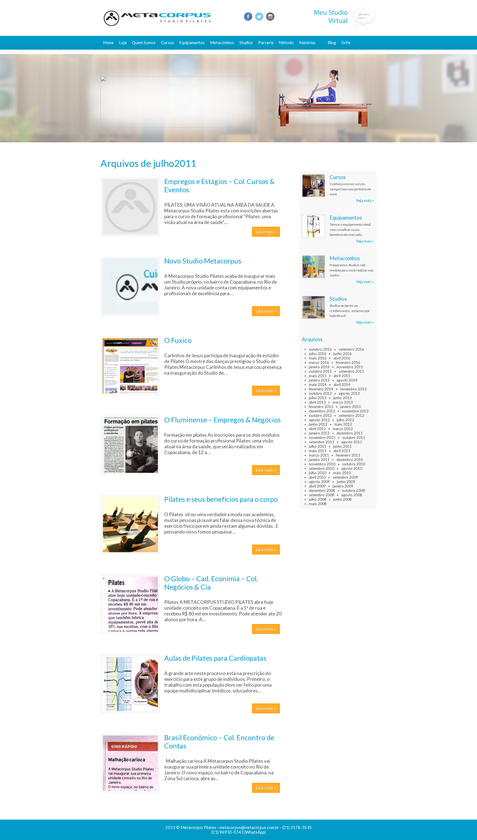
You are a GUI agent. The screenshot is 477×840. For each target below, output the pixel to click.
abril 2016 (341, 358)
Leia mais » (266, 231)
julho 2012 (345, 420)
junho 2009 (346, 481)
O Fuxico (178, 340)
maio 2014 (318, 384)
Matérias (307, 42)
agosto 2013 (349, 393)
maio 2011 (318, 451)
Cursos (167, 42)
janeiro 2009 (343, 486)
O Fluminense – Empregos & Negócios (222, 419)
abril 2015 (341, 376)
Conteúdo (310, 51)
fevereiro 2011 (348, 455)
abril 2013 (317, 402)
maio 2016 (318, 358)
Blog (332, 42)
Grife (346, 42)
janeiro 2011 (319, 459)
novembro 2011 (322, 437)
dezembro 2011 (349, 433)
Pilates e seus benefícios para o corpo (221, 499)
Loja (123, 42)
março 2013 (343, 402)
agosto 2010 (351, 468)
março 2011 (319, 455)
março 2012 (343, 428)
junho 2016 (342, 353)
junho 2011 (342, 446)
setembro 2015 (351, 371)
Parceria (266, 42)
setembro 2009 (345, 477)
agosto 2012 (319, 420)
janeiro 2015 (319, 380)
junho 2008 (342, 499)
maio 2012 (343, 424)
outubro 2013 (320, 393)
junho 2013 (342, 398)
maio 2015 (318, 376)
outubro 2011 (353, 437)
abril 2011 (341, 451)
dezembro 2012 (322, 411)
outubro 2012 (320, 415)
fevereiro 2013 (321, 406)
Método (286, 42)
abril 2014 (341, 384)
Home (108, 42)
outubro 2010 (353, 464)
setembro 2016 (351, 349)
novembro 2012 (355, 411)
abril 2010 (317, 477)
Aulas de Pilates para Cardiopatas (215, 658)
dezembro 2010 (349, 459)
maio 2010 (342, 473)
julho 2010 (317, 473)
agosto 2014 (346, 380)
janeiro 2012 (319, 433)
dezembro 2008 (322, 490)
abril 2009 (317, 486)
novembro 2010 (322, 464)
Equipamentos (192, 42)
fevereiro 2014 (321, 389)
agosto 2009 (319, 481)
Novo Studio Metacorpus (202, 261)
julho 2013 (317, 398)
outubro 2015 (320, 371)
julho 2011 (317, 446)
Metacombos (222, 42)
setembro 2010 (321, 468)
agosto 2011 (351, 442)
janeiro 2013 (350, 406)
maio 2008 (318, 504)
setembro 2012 (351, 415)
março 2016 (319, 362)
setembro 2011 (321, 442)
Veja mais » (365, 200)
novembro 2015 (349, 367)
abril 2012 (317, 428)
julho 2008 (317, 499)
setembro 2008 (321, 495)
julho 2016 (317, 353)
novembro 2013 (353, 389)
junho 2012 (318, 424)
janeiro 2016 (319, 367)
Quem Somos (144, 42)
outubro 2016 (320, 349)
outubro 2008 (353, 490)
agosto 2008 (351, 495)
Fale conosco (340, 51)
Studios (246, 42)
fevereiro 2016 (348, 362)
